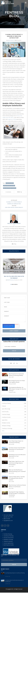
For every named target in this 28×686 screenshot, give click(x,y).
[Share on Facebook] (18, 192)
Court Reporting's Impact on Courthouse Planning (15, 572)
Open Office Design (9, 183)
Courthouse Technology (7, 428)
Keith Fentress (11, 40)
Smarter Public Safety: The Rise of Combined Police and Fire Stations (17, 478)
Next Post (14, 205)
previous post (14, 200)
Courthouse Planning (6, 403)
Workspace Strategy (6, 425)
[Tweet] (19, 192)
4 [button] (15, 284)
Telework (4, 406)
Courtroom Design (6, 414)
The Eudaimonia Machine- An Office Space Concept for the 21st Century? (17, 389)
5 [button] (16, 284)
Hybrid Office (4, 420)
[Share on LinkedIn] (21, 192)
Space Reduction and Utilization (10, 188)
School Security (5, 411)
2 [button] (12, 284)
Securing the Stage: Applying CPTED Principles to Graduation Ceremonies (17, 493)
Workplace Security (6, 422)
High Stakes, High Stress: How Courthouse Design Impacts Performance (16, 463)
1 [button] (11, 284)
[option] (14, 272)
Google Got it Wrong (12, 119)
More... (3, 430)
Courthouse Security (6, 417)
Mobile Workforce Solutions (9, 185)
